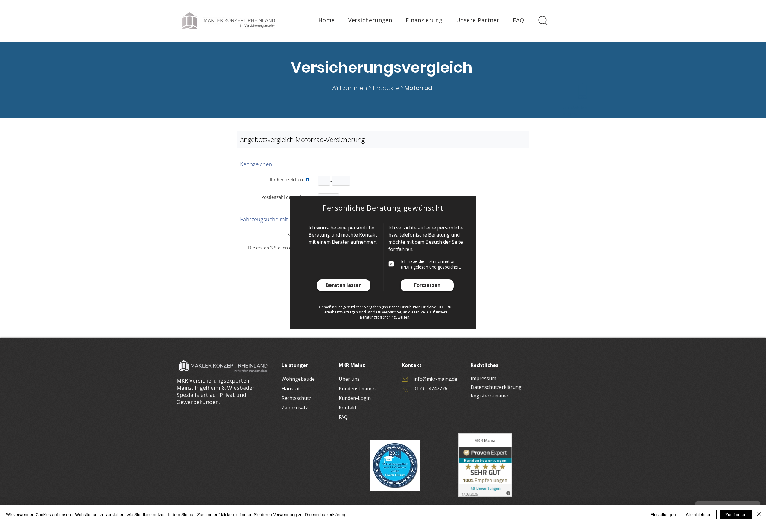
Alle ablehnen (699, 514)
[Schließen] (758, 514)
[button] (343, 285)
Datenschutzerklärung (325, 514)
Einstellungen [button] (663, 514)
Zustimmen (736, 514)
